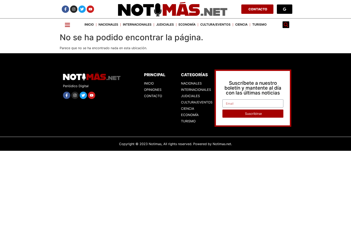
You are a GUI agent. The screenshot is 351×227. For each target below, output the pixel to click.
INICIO (89, 24)
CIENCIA (241, 24)
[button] (286, 24)
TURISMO (259, 24)
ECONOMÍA (187, 24)
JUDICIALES (165, 24)
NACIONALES (108, 24)
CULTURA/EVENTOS (215, 24)
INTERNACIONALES (137, 24)
